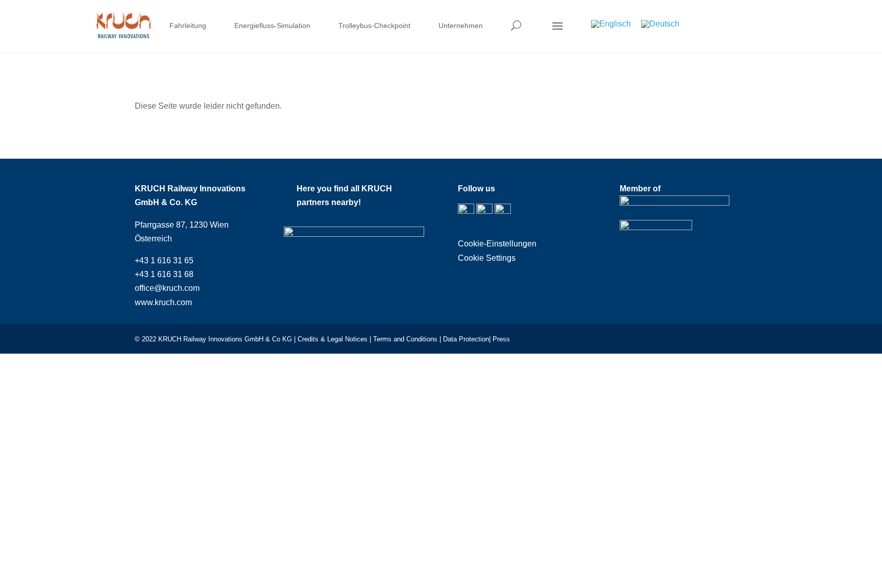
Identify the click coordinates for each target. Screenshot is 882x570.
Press (501, 339)
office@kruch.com (167, 288)
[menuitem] (188, 27)
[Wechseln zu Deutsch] (660, 24)
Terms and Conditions (405, 339)
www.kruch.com (163, 302)
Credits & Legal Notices (334, 339)
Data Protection (466, 339)
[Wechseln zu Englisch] (611, 24)
